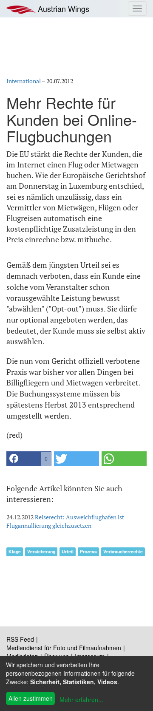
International (23, 81)
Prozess (88, 551)
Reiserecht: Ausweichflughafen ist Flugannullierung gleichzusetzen (65, 521)
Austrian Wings (62, 8)
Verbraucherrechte (123, 551)
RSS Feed (20, 639)
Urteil (68, 551)
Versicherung (41, 551)
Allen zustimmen (30, 698)
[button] (28, 458)
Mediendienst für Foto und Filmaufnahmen (63, 647)
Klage (14, 551)
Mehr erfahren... (81, 699)
